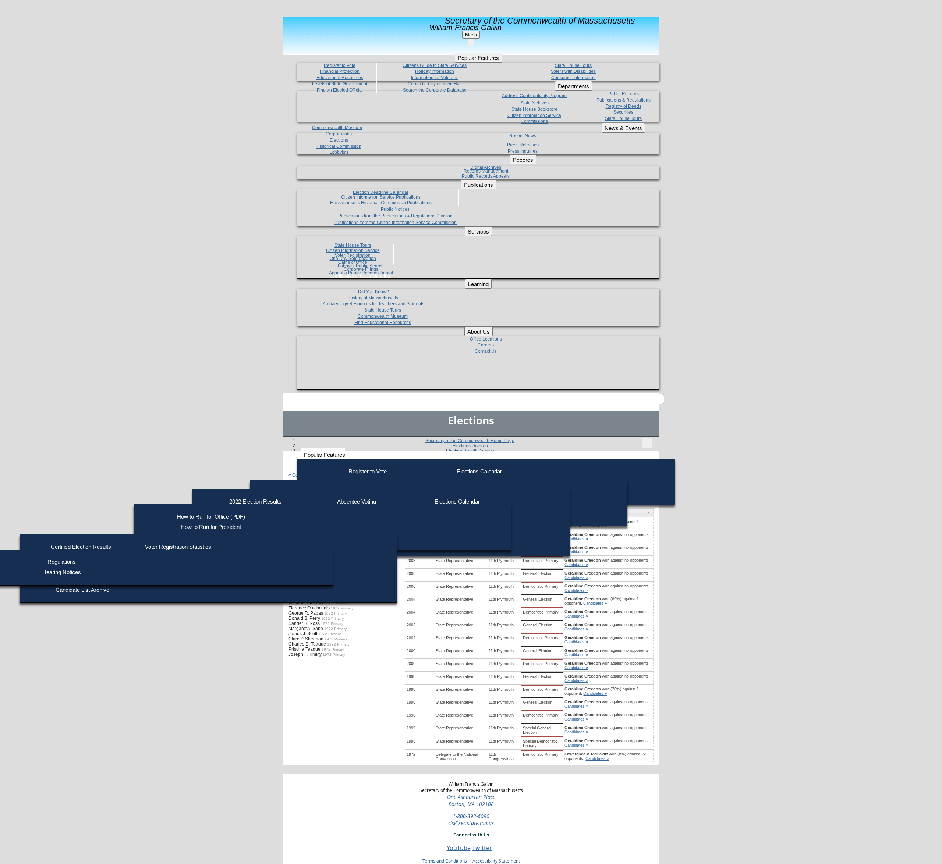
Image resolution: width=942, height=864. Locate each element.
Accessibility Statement (496, 861)
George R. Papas (305, 613)
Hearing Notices (61, 572)
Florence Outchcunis (309, 608)
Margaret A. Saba (305, 628)
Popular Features (324, 455)
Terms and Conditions (444, 861)
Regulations (61, 562)
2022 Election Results (255, 501)
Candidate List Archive (82, 590)
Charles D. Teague (307, 644)
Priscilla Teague (304, 649)
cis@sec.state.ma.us (471, 822)
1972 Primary (337, 603)
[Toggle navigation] (647, 443)
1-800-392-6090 (471, 816)
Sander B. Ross (304, 623)
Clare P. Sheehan (305, 638)
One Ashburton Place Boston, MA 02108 (471, 800)
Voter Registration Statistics (178, 547)
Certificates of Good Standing (361, 276)
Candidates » (576, 539)
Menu (471, 35)
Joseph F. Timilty (305, 654)
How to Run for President (211, 527)
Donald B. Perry (304, 618)
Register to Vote (367, 471)
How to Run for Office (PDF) (211, 516)
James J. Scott (302, 633)
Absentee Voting (356, 501)
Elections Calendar (479, 471)
